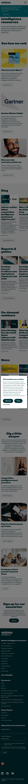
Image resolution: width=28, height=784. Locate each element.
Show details (6, 404)
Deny (18, 401)
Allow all (8, 401)
